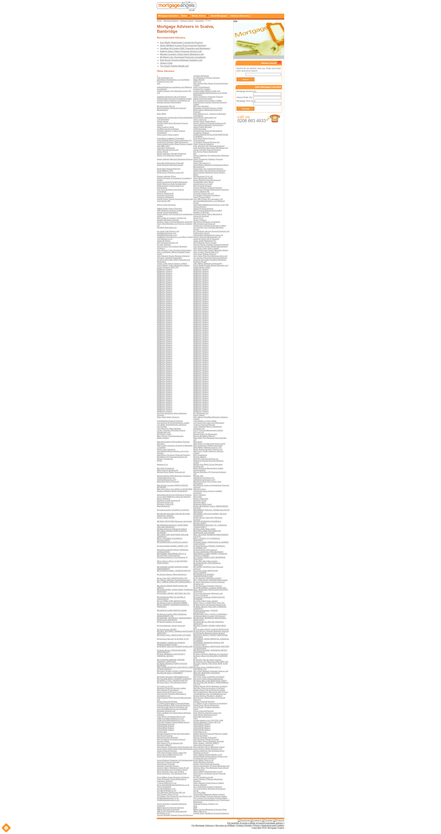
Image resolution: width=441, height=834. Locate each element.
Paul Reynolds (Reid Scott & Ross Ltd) (172, 707)
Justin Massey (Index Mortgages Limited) (173, 265)
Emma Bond (162, 188)
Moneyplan (197, 497)
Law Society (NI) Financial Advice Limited (173, 423)
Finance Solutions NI (165, 193)
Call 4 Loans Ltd (199, 119)
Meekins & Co (162, 464)
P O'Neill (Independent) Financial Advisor (173, 703)
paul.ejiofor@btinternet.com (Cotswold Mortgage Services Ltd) (172, 710)
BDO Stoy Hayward (201, 106)
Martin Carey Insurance (166, 449)
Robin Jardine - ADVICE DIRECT (206, 743)
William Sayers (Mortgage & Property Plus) (210, 809)
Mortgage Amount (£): (247, 91)
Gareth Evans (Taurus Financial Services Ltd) (175, 199)
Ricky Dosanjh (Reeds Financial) (206, 739)
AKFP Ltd (197, 81)
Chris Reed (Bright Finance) (204, 138)
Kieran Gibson (199, 415)
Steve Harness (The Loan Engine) (170, 771)
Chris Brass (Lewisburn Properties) (170, 138)
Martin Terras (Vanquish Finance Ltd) (207, 449)
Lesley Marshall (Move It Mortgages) (207, 426)
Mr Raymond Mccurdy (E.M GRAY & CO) (173, 639)
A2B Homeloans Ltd (165, 78)
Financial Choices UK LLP (203, 193)
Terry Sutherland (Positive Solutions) (207, 787)
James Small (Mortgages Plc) (204, 241)
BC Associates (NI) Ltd (166, 106)
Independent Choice (201, 233)
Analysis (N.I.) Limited (201, 89)
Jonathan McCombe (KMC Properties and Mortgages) (185, 48)
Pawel (195, 709)
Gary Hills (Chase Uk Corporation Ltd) (208, 199)
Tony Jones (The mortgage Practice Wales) (210, 798)
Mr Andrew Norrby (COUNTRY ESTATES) (173, 510)
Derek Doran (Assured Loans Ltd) (170, 172)
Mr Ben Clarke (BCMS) (166, 517)
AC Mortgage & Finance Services (206, 78)
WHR (195, 807)
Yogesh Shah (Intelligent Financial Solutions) (211, 813)
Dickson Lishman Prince (166, 176)
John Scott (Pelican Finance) (204, 254)
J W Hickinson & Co (164, 239)
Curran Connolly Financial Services (207, 150)
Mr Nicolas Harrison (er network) (169, 622)
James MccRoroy (163, 241)
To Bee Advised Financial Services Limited (210, 796)
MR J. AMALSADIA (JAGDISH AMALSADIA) (210, 580)
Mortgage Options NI (165, 504)
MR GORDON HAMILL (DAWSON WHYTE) (174, 571)
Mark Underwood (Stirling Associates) (208, 445)
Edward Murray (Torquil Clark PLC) (170, 186)
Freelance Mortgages (165, 197)
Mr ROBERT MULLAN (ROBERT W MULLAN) (175, 646)
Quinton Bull (162, 732)
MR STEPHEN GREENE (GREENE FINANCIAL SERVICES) (171, 661)
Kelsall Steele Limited (201, 267)
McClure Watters (199, 457)
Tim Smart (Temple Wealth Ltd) (174, 66)
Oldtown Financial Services (204, 701)
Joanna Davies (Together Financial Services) (211, 244)
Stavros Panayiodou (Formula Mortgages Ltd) (211, 766)
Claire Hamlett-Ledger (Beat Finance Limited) (175, 144)
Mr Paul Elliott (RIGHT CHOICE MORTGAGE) (211, 629)
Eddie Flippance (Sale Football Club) (171, 184)
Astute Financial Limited (202, 98)
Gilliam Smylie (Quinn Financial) (169, 208)
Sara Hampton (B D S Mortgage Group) (209, 747)
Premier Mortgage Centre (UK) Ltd (206, 722)
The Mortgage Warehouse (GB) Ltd (171, 792)
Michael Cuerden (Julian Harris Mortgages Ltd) (182, 54)
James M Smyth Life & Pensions (206, 239)
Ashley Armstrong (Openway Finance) (208, 97)
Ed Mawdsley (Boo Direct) (203, 182)
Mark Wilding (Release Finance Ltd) (207, 447)
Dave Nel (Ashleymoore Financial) (170, 163)
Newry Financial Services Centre (169, 692)
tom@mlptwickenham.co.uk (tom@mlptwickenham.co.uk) (168, 799)
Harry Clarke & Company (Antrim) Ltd (171, 218)
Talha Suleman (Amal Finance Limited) (208, 783)
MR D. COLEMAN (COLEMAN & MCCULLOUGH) (169, 539)
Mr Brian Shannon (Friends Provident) (172, 529)
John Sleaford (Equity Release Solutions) (173, 256)
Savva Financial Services (167, 751)
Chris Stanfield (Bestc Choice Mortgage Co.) (174, 140)
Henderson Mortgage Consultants (206, 222)
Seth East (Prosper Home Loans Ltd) (171, 753)
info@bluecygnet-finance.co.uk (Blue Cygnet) (175, 237)
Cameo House (162, 121)
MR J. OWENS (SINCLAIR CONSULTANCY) (174, 582)
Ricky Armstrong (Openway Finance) (171, 739)
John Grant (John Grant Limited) (206, 248)
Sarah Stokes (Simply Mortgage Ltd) (207, 749)
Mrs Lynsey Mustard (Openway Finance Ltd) (210, 671)
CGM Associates (199, 129)
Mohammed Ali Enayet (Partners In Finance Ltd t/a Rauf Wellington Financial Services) (174, 496)
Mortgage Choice (200, 500)
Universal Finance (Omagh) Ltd (205, 804)
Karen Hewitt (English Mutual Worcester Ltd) (210, 265)
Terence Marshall (200, 785)
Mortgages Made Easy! (202, 504)
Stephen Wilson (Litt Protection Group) (172, 770)
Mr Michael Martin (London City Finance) (209, 616)
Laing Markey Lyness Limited (204, 421)
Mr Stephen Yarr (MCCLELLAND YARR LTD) (210, 662)
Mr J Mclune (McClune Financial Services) (173, 580)
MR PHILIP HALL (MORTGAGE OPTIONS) (174, 635)
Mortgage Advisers (171, 21)
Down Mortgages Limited (203, 178)
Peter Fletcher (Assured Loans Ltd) (207, 713)
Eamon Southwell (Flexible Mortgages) (172, 182)
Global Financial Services (203, 208)
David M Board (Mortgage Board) (170, 165)
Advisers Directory (239, 16)
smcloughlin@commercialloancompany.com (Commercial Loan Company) (210, 757)
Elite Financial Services (202, 186)
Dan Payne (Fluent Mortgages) (205, 152)
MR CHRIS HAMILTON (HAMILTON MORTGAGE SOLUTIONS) (207, 532)
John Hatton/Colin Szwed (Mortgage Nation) (210, 250)
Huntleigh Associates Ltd (167, 227)
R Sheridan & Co (200, 732)
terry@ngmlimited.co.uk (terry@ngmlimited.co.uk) (166, 789)
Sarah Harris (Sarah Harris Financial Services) (175, 749)
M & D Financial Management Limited (208, 430)
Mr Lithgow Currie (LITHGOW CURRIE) (172, 603)
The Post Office (199, 792)
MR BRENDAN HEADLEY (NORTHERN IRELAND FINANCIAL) (172, 526)
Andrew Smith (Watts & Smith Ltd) (206, 91)
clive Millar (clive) (163, 146)
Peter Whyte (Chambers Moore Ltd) (171, 716)
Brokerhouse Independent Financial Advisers (175, 117)
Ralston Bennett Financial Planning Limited (210, 734)
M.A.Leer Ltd (198, 432)
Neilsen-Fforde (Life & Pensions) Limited (209, 690)
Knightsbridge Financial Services (170, 421)
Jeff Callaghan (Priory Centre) (205, 243)
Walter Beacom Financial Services (170, 807)
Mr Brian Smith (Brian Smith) (204, 529)
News (184, 16)
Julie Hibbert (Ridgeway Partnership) (207, 263)
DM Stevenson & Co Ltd (203, 176)
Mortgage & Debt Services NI (168, 500)
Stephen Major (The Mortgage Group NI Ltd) (211, 768)
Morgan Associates (200, 498)
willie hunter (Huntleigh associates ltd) (172, 811)
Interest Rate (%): (245, 97)
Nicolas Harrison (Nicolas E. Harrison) (208, 696)
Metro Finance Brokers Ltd (167, 470)
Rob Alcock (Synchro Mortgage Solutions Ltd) (181, 60)
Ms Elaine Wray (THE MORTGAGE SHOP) (210, 680)
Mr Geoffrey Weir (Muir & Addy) (205, 561)
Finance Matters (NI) (201, 191)
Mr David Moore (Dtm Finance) (205, 550)
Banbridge (199, 21)
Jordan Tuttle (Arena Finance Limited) (172, 263)
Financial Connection (165, 195)
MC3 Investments (200, 455)
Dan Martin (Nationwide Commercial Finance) (181, 42)
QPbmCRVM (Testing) (202, 724)
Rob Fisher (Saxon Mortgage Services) (208, 741)
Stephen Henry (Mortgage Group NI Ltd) (173, 768)
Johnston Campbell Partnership (169, 258)
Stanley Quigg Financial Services (206, 764)
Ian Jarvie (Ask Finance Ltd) (168, 231)
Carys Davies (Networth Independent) (208, 125)
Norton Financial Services (167, 701)
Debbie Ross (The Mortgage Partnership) (209, 170)
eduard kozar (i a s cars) (202, 184)
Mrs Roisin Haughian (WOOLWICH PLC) (172, 677)
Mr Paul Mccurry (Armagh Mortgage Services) (211, 631)
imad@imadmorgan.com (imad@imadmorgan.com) (167, 234)
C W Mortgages (163, 119)
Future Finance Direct (201, 197)
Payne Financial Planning (203, 711)
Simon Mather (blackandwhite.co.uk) (207, 754)
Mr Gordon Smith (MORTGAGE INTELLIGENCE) (205, 571)
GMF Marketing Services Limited (169, 210)
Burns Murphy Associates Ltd (204, 117)
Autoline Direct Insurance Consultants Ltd (173, 100)
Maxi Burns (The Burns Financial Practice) (173, 455)
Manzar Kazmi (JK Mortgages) (205, 434)
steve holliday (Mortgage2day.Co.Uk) (207, 771)
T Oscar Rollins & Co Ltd (166, 783)
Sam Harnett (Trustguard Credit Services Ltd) (175, 747)
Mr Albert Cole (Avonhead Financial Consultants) (183, 57)
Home (159, 21)
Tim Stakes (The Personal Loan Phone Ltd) (174, 796)
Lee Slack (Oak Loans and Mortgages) (208, 423)
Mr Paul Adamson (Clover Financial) (171, 625)
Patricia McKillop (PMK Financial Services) (173, 705)
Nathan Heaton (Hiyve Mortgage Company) (210, 686)
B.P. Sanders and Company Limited (207, 100)
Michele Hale (198, 476)
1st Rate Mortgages (201, 76)
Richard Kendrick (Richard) (167, 737)
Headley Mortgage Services (168, 220)
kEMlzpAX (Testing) (164, 269)
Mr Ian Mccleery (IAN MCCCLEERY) (207, 578)
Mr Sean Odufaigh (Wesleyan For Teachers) (210, 654)
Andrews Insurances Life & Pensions (171, 97)
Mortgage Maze (199, 502)
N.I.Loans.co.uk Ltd (165, 686)
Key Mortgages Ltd (200, 413)
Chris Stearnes (199, 140)
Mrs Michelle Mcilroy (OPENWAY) (170, 673)
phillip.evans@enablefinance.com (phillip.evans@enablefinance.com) (171, 719)
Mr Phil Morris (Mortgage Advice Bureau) (209, 633)
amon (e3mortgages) (201, 87)
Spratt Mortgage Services (203, 762)
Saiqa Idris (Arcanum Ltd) (203, 745)
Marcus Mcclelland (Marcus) (204, 436)
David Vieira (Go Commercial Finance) (208, 169)
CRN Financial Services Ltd (167, 150)
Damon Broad (162, 152)
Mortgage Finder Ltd (165, 502)
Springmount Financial (166, 764)
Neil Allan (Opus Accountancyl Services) (209, 688)
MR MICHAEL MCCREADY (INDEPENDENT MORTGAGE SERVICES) (174, 619)
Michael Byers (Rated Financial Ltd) (171, 472)
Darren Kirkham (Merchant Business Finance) (175, 159)
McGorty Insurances (165, 459)
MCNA (159, 461)
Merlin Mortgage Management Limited (208, 468)
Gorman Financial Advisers (167, 212)
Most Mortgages (163, 506)
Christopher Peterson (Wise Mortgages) (172, 142)
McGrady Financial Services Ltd (205, 459)
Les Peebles (162, 426)
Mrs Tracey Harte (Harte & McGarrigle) (208, 679)
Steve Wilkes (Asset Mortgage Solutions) (173, 777)
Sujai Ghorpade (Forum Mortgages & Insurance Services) (171, 780)
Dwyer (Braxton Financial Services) (207, 180)
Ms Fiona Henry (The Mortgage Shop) (172, 682)
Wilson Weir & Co (200, 811)
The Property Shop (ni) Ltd (167, 794)
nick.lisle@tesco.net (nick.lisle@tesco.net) (209, 694)
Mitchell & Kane (199, 489)
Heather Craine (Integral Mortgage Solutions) (175, 222)
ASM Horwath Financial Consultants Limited (174, 98)
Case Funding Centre (165, 127)
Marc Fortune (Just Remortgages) (170, 436)
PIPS (195, 718)
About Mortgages (219, 16)
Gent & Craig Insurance (166, 205)
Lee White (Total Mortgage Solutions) (171, 425)
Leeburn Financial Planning (204, 425)
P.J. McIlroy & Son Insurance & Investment (210, 703)
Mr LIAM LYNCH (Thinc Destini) (205, 601)
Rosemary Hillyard (164, 745)
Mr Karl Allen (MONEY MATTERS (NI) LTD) (173, 593)
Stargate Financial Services (168, 766)
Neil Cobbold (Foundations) (168, 690)
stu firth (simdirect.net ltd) (203, 777)
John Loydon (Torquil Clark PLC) (206, 252)
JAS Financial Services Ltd (167, 243)
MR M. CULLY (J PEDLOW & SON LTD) (208, 603)
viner (195, 806)
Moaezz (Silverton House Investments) (172, 491)
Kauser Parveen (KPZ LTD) (167, 267)
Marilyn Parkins (163, 438)
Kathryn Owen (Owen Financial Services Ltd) (181, 51)
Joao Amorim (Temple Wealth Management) (210, 246)
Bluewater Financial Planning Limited (208, 108)
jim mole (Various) (164, 244)
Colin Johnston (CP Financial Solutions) (209, 146)
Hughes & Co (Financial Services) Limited (209, 225)
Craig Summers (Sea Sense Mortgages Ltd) (210, 148)
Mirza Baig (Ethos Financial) (168, 481)
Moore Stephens (163, 498)
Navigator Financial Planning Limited (171, 688)
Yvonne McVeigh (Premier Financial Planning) (175, 815)
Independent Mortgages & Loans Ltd (208, 235)
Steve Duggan (199, 770)
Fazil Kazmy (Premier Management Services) (211, 189)
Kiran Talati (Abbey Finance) (168, 417)
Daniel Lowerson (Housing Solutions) (171, 153)
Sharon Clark (166, 63)
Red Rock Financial (164, 735)
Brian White (161, 114)
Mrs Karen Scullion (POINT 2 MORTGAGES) (174, 671)
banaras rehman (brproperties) (169, 102)
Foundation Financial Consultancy (206, 195)
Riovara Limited (163, 741)
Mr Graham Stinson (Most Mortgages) (172, 574)
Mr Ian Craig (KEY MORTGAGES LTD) (172, 578)
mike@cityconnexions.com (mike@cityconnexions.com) (204, 479)
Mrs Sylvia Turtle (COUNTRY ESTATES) (208, 677)
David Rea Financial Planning (168, 169)
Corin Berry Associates (166, 148)
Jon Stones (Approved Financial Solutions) (210, 258)
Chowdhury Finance (201, 133)
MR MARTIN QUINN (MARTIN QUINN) (172, 610)
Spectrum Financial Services (168, 762)
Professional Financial (165, 724)
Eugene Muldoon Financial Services (207, 188)
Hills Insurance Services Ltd (204, 224)
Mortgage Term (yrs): (246, 101)
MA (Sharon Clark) (164, 434)
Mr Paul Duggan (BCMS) (166, 629)
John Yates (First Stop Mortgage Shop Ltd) (210, 256)
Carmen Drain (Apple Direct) (204, 121)
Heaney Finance (199, 220)
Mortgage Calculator (168, 16)
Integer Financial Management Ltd (207, 237)
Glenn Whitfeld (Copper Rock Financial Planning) (183, 45)
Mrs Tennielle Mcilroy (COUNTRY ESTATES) (174, 679)
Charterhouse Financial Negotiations (207, 131)
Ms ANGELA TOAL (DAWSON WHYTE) (172, 680)
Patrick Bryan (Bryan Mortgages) (206, 705)
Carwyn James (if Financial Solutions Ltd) (209, 123)
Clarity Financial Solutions (203, 144)
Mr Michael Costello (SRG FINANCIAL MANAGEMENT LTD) (172, 615)
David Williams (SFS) (165, 170)
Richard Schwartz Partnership (205, 737)
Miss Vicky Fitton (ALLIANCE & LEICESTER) (174, 489)
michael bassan (199, 470)
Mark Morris (197, 442)
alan (158, 83)
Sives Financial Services (166, 756)
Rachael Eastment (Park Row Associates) (173, 734)
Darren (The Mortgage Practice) (169, 155)
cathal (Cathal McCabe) (202, 127)
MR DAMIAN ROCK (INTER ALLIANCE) (172, 542)
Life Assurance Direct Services (169, 428)
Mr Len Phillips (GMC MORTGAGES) (171, 601)
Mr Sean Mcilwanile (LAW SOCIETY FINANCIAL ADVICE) (171, 655)
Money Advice (199, 16)
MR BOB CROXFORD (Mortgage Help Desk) (174, 521)
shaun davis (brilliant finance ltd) (169, 754)
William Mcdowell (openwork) (168, 809)
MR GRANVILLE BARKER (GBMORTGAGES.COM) (203, 575)
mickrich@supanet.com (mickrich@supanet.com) (166, 479)
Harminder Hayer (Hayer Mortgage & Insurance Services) (207, 215)
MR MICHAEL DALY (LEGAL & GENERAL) (210, 614)
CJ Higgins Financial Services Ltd (206, 142)
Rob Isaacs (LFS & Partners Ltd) (170, 743)
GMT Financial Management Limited (207, 210)
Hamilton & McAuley (201, 212)
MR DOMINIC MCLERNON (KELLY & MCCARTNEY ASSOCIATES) (171, 554)
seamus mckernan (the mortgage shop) (208, 751)
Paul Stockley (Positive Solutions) (206, 707)
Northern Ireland (186, 21)
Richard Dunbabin (200, 735)
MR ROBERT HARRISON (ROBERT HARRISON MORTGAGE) (171, 643)
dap (194, 153)
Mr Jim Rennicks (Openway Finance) (207, 586)
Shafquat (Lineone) (201, 753)
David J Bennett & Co (202, 163)
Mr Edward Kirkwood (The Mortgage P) (172, 557)
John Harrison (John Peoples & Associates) (174, 250)
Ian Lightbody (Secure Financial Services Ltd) (211, 231)
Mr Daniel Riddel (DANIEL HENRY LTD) (172, 546)
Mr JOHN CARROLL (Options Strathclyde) (209, 588)
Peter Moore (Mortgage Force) (205, 715)
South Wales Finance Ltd (203, 760)
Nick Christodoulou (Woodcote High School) (210, 692)
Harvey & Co (198, 218)
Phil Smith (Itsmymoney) (202, 716)
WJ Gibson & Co (163, 813)
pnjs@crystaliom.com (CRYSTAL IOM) (208, 720)
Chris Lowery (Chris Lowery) (168, 134)
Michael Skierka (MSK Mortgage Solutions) (174, 476)
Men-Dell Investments (165, 468)
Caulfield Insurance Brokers (168, 129)
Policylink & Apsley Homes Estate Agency (173, 722)
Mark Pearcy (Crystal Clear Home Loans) (209, 443)
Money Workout (199, 495)
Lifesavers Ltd (198, 428)
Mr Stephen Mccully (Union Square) (207, 660)
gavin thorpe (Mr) (163, 201)
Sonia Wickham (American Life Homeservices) (175, 760)
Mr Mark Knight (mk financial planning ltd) (209, 605)
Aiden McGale (198, 79)
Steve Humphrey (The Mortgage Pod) (172, 773)
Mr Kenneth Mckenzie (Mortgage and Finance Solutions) (208, 594)
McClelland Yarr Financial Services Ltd (172, 457)
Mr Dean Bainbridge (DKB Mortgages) (208, 552)
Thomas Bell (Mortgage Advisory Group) (209, 794)
